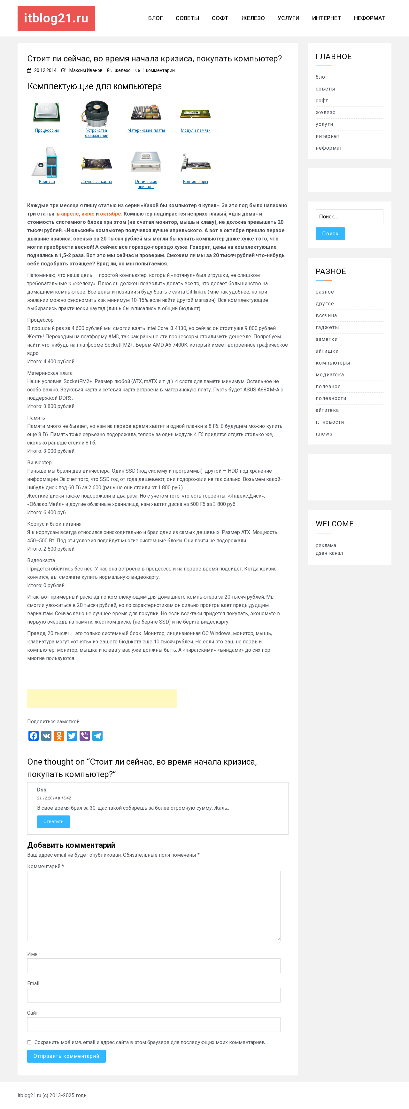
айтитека (327, 410)
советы (187, 18)
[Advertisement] (102, 698)
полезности (331, 398)
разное (325, 292)
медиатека (330, 375)
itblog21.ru (56, 18)
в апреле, (68, 214)
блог (155, 18)
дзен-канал (329, 553)
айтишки (327, 351)
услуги (288, 18)
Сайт (32, 1013)
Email (33, 983)
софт (220, 18)
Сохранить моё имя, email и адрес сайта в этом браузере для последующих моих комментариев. (150, 1042)
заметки (327, 339)
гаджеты (327, 327)
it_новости (330, 422)
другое (325, 304)
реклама (326, 545)
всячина (326, 315)
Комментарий (45, 866)
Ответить (53, 821)
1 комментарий (159, 70)
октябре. (111, 214)
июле (88, 214)
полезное (328, 386)
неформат (370, 18)
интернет (326, 18)
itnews (324, 434)
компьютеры (333, 363)
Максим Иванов (86, 70)
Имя (32, 954)
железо (253, 18)
